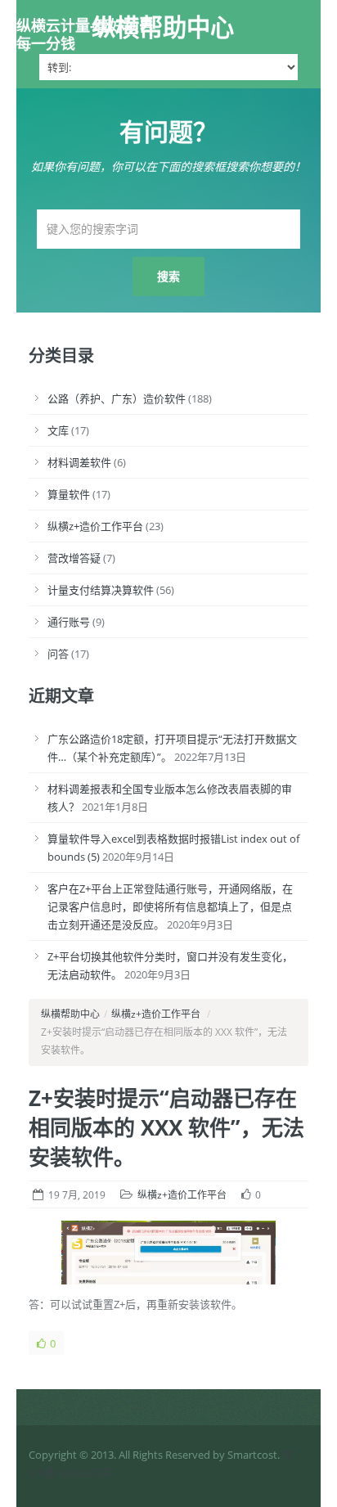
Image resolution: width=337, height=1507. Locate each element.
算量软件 (68, 494)
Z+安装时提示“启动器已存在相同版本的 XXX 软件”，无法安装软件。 (166, 1127)
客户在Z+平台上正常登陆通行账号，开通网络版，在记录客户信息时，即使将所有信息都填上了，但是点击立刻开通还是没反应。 (170, 906)
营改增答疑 (74, 558)
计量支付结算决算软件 (100, 590)
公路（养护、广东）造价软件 (116, 398)
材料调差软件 (79, 462)
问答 (58, 653)
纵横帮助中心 (163, 27)
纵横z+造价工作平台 (95, 526)
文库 (58, 430)
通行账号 (68, 621)
